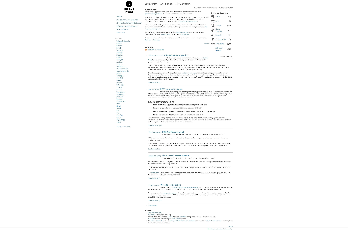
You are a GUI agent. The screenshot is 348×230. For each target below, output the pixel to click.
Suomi (118, 81)
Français (119, 60)
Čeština (119, 46)
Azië (217, 21)
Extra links (120, 33)
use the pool (168, 3)
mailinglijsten (165, 34)
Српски (119, 99)
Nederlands (120, 67)
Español (119, 55)
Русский (119, 97)
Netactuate (156, 40)
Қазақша (120, 94)
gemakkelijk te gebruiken (153, 14)
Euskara (119, 57)
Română (119, 78)
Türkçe (119, 87)
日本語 (118, 122)
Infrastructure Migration (176, 55)
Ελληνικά (119, 90)
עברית (118, 104)
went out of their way (188, 73)
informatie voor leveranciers (187, 21)
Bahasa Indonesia (123, 41)
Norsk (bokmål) (122, 69)
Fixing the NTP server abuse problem (182, 221)
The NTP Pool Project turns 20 (175, 155)
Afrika (218, 17)
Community (228, 229)
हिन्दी (117, 111)
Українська (121, 101)
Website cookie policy (170, 184)
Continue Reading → (155, 82)
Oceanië (218, 35)
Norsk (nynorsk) (122, 71)
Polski (118, 74)
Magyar (119, 64)
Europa (218, 25)
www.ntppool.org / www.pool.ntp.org (185, 187)
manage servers (184, 3)
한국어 (118, 118)
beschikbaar (185, 34)
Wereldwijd (220, 44)
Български (120, 92)
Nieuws (119, 17)
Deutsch (119, 50)
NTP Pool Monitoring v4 (171, 89)
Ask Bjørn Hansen (182, 32)
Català (118, 43)
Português (120, 76)
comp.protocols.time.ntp (213, 221)
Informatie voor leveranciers (127, 26)
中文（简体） (121, 120)
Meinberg (151, 219)
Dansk (118, 48)
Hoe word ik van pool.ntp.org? (128, 23)
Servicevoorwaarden (155, 213)
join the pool (153, 3)
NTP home (151, 215)
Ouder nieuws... (153, 205)
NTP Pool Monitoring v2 (173, 131)
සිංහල (118, 113)
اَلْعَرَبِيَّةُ (118, 106)
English (119, 53)
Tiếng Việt (120, 85)
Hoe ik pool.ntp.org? (127, 20)
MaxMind (183, 217)
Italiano (119, 62)
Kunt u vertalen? (123, 127)
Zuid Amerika (221, 39)
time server (176, 219)
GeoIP (170, 217)
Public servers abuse (157, 221)
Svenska (119, 83)
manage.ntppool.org (169, 193)
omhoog (206, 43)
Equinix (147, 40)
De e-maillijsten (122, 29)
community (155, 173)
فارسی (118, 108)
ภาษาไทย (119, 115)
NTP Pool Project (129, 7)
